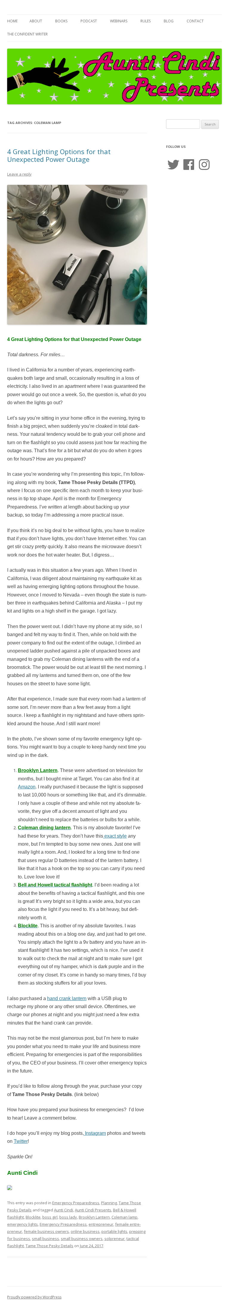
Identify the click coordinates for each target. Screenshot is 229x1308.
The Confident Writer (27, 34)
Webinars (118, 21)
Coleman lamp (124, 1217)
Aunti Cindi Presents (93, 1210)
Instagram (95, 1133)
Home (12, 21)
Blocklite (33, 1217)
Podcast (89, 21)
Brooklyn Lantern (94, 1217)
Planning (109, 1202)
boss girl (50, 1217)
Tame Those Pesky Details (49, 1245)
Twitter (21, 1141)
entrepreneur (101, 1224)
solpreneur (114, 1238)
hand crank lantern (66, 998)
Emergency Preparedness (75, 1202)
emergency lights (22, 1224)
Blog (169, 21)
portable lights (114, 1231)
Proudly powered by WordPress (34, 1297)
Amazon (26, 786)
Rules (145, 21)
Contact (195, 21)
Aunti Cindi (63, 1210)
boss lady (68, 1217)
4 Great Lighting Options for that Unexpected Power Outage (59, 155)
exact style (115, 836)
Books (61, 21)
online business (85, 1231)
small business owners (82, 1238)
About (36, 21)
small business (45, 1238)
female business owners (46, 1231)
